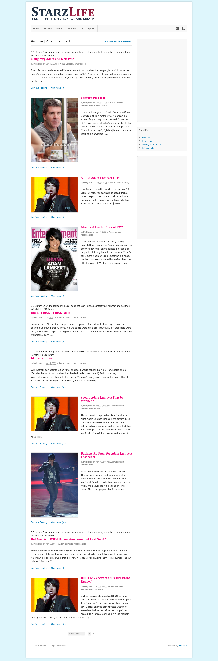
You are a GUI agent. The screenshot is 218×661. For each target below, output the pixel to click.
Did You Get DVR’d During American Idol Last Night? (68, 539)
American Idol (81, 63)
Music (59, 28)
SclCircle (183, 645)
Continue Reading (39, 87)
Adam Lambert (67, 63)
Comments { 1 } (58, 443)
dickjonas (37, 63)
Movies (48, 28)
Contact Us (147, 140)
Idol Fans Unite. (42, 358)
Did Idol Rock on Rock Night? (51, 312)
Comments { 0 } (58, 87)
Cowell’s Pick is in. (93, 97)
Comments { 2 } (58, 624)
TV (81, 28)
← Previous (74, 633)
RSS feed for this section (117, 41)
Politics (72, 28)
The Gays (98, 589)
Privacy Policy (148, 147)
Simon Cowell (100, 105)
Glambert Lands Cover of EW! (102, 227)
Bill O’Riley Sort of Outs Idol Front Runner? (105, 580)
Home (36, 28)
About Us (146, 137)
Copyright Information (152, 144)
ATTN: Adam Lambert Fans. (100, 177)
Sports (91, 28)
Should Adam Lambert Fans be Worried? (102, 399)
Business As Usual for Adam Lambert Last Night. (106, 455)
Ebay (126, 182)
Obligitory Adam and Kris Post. (53, 59)
